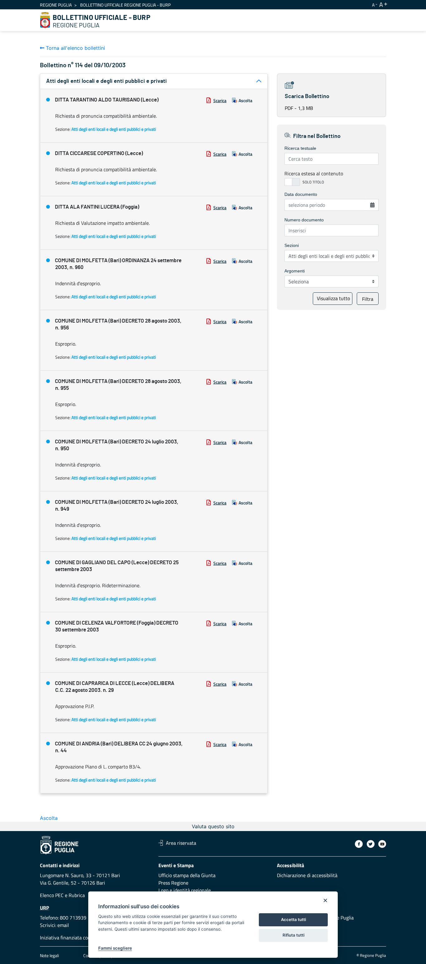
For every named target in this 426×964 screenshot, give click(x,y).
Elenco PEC (52, 895)
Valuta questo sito (213, 826)
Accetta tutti (293, 919)
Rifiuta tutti (293, 935)
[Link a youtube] (382, 844)
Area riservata (181, 843)
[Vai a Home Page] (45, 20)
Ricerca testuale (300, 148)
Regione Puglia (56, 5)
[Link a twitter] (371, 844)
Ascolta (245, 100)
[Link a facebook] (359, 844)
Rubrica (77, 895)
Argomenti (294, 271)
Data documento (300, 194)
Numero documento (304, 220)
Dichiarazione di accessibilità (307, 875)
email (63, 925)
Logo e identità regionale (184, 890)
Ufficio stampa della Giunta (186, 875)
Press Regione (173, 882)
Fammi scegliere (115, 948)
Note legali (49, 955)
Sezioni (291, 245)
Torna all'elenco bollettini (74, 48)
